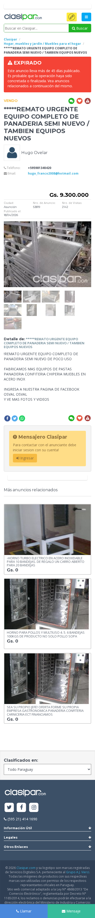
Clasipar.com (25, 868)
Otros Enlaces (16, 847)
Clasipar (10, 39)
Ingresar (26, 458)
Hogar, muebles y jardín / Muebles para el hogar (42, 43)
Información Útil (18, 828)
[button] (72, 17)
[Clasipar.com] (23, 17)
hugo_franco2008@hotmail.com (53, 173)
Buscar (81, 28)
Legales (10, 837)
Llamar (25, 911)
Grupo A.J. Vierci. (78, 872)
